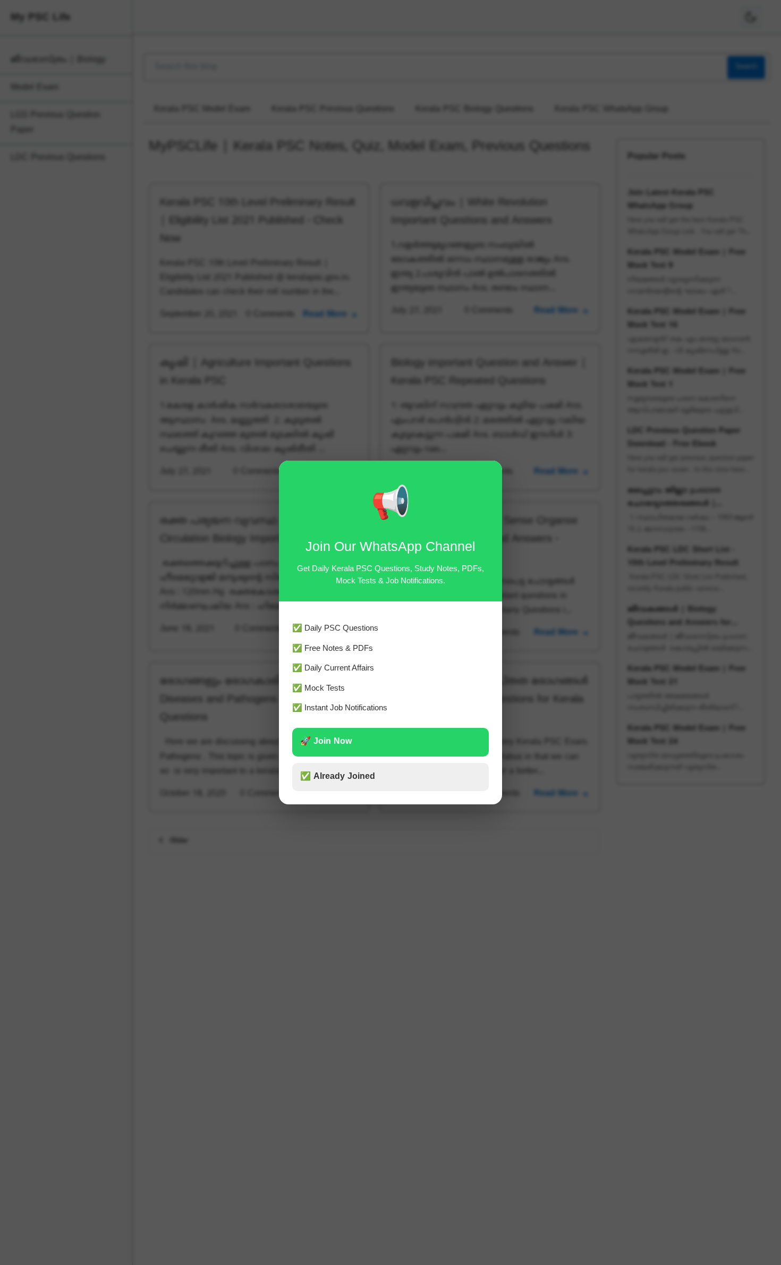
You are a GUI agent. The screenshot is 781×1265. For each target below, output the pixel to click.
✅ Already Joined (337, 776)
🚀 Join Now (326, 741)
